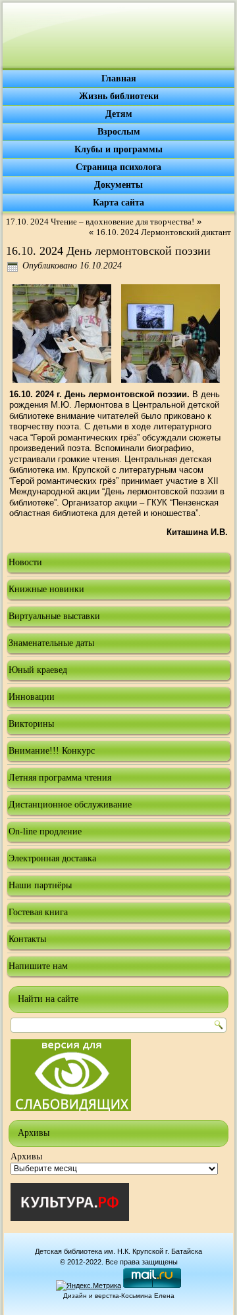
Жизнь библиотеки (119, 96)
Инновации (32, 697)
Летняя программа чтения (60, 778)
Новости (25, 562)
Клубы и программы (118, 149)
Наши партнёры (40, 885)
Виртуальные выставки (54, 616)
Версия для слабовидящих (71, 1075)
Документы (118, 185)
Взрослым (118, 132)
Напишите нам (38, 966)
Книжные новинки (46, 589)
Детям (118, 114)
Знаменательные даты (51, 643)
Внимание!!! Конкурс (52, 751)
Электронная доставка (52, 858)
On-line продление (45, 831)
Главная (118, 78)
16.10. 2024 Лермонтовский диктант (163, 232)
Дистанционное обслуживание (70, 804)
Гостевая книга (38, 912)
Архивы (26, 1156)
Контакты (27, 939)
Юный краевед (38, 670)
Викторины (31, 724)
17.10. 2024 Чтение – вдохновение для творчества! (100, 221)
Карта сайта (118, 202)
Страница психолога (118, 167)
